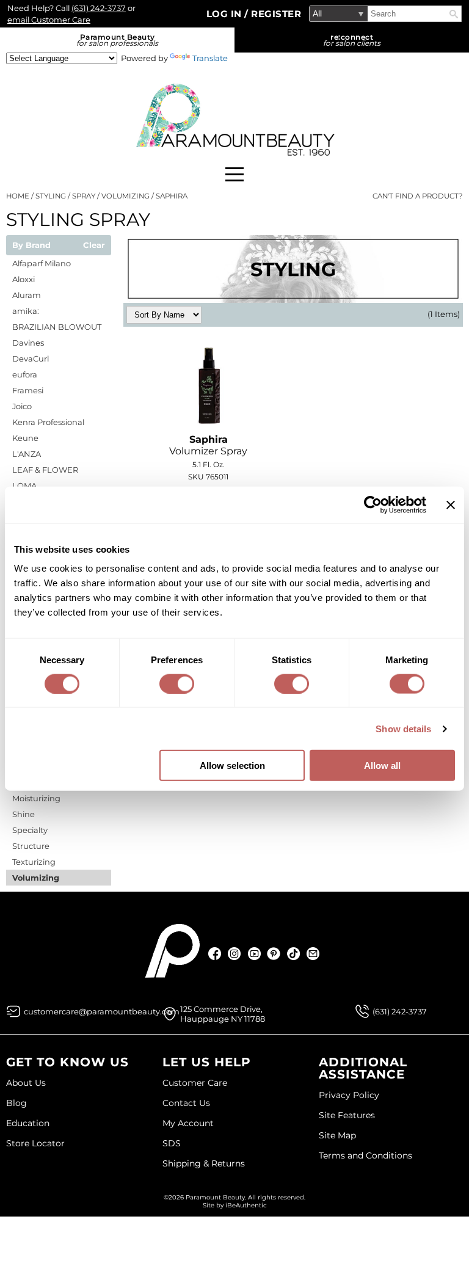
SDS (171, 1143)
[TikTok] (293, 953)
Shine (23, 814)
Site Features (347, 1115)
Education (27, 1123)
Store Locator (35, 1143)
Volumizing (35, 877)
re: (351, 40)
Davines (28, 342)
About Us (26, 1082)
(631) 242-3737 (98, 8)
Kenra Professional (48, 422)
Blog (16, 1102)
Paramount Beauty (117, 40)
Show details (403, 728)
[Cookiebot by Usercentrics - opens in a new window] (372, 504)
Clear (94, 245)
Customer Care (194, 1082)
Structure (30, 846)
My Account (188, 1123)
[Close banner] (450, 504)
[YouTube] (254, 953)
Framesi (27, 390)
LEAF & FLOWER (45, 470)
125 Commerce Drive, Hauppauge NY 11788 (222, 1014)
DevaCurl (30, 358)
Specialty (30, 830)
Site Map (337, 1135)
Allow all (382, 765)
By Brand (31, 245)
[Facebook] (215, 953)
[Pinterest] (274, 953)
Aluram (26, 295)
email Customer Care (48, 19)
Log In (225, 14)
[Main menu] (234, 174)
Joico (22, 406)
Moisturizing (36, 798)
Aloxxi (23, 279)
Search (453, 14)
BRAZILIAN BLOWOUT (56, 327)
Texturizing (34, 862)
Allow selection (232, 765)
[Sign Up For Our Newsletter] (313, 953)
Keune (25, 438)
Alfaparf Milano (41, 263)
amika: (25, 311)
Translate (210, 58)
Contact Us (186, 1102)
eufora (24, 374)
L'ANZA (26, 454)
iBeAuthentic (246, 1205)
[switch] (176, 683)
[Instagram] (234, 953)
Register (276, 14)
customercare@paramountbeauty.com (102, 1011)
